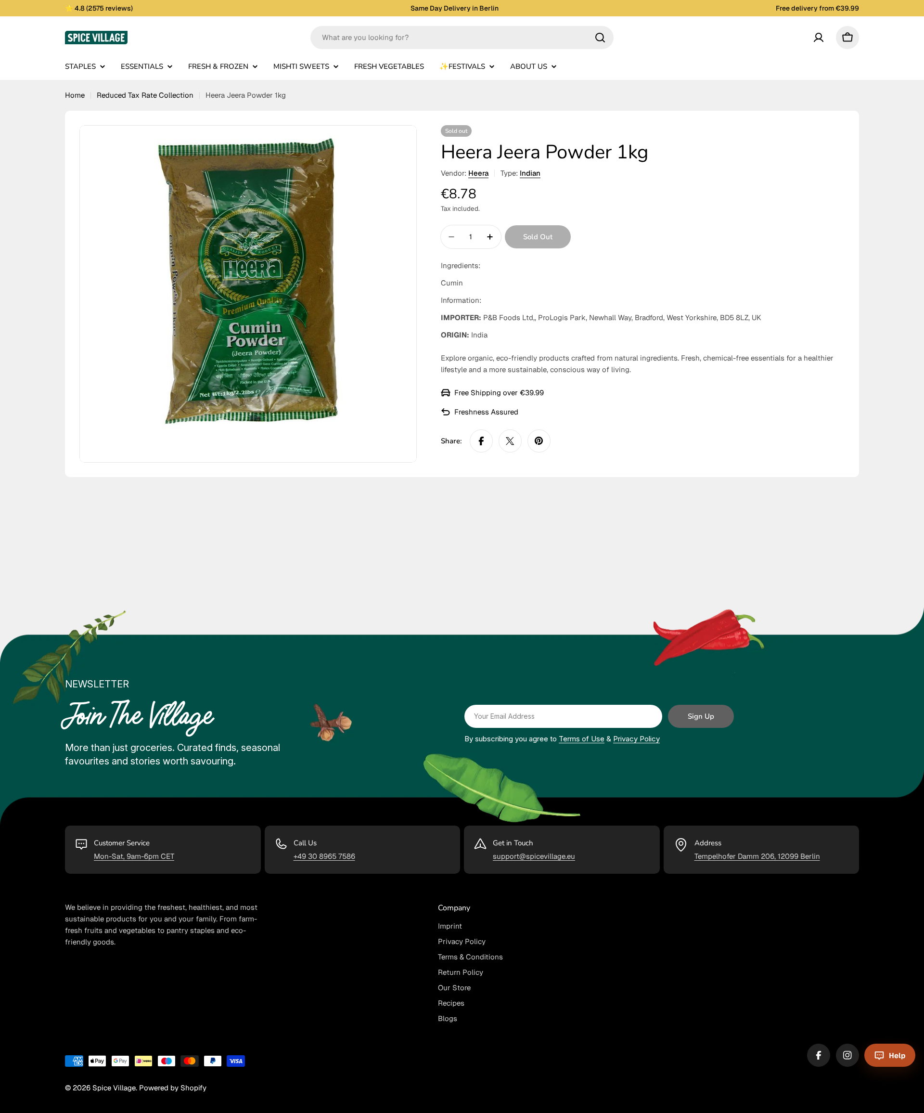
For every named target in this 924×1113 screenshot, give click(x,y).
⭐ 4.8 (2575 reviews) (99, 8)
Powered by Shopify (172, 1087)
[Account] (818, 37)
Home (75, 95)
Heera (478, 173)
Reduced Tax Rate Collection (145, 95)
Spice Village (114, 1087)
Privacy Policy (636, 738)
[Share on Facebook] (481, 441)
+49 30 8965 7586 (324, 856)
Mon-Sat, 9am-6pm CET (134, 856)
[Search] (600, 37)
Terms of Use (581, 738)
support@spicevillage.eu (534, 856)
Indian (530, 173)
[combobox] (462, 37)
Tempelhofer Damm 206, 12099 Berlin (757, 856)
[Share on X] (510, 441)
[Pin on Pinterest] (539, 441)
